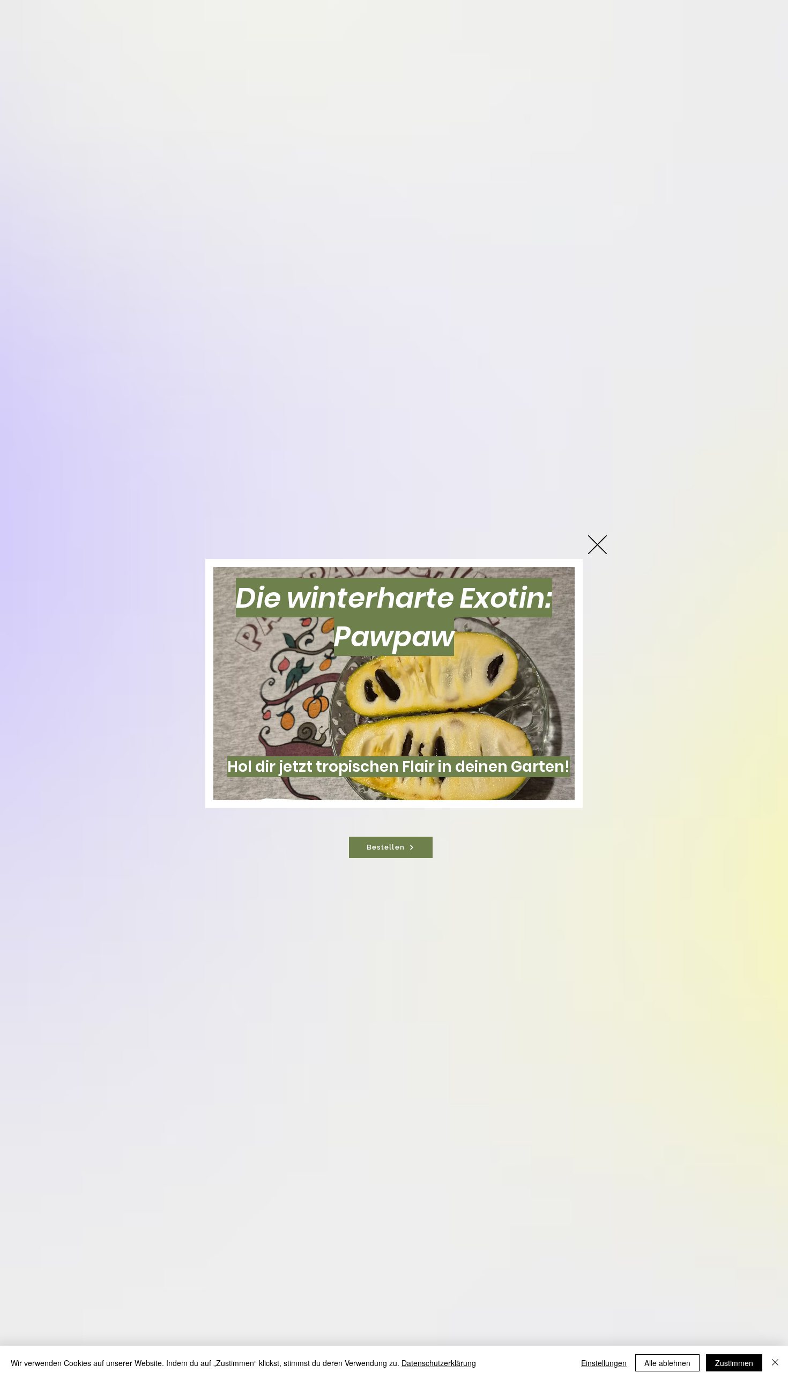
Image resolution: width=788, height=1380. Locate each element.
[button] (597, 544)
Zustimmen (734, 1362)
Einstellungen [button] (604, 1362)
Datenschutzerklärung (439, 1362)
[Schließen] (775, 1362)
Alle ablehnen (667, 1362)
